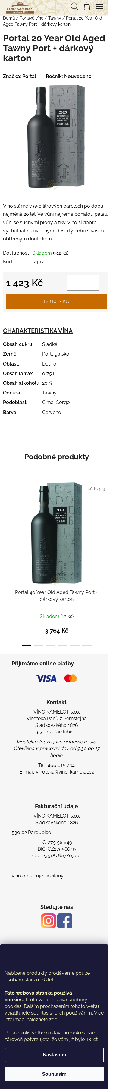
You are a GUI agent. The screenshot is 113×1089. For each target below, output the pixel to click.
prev (6, 519)
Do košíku (56, 301)
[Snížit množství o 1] (71, 282)
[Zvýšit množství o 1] (94, 282)
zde (53, 1019)
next (106, 519)
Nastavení (54, 1055)
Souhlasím (54, 1074)
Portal (29, 76)
